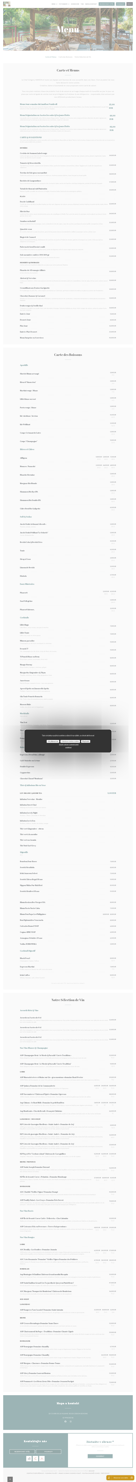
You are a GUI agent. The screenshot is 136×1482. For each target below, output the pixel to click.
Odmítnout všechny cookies (70, 741)
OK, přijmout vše (53, 741)
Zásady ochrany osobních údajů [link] (69, 744)
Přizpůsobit (85, 741)
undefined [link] (68, 747)
